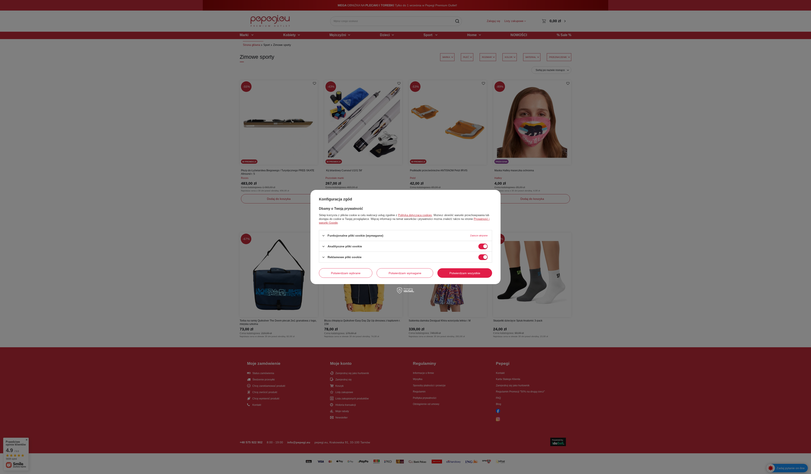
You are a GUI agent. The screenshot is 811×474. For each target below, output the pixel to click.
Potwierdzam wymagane (405, 273)
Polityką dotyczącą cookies (415, 215)
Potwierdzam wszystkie (464, 273)
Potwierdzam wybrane (346, 273)
